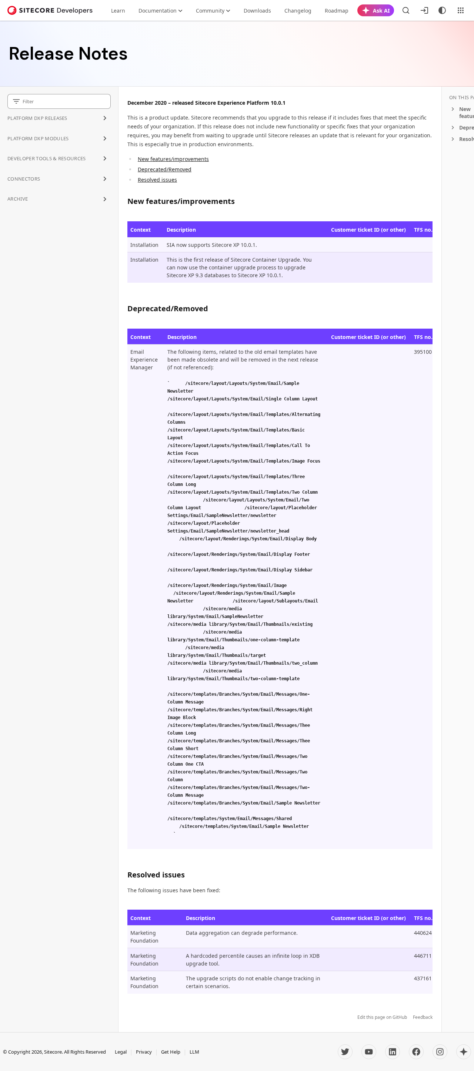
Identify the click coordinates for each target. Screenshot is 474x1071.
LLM (194, 1051)
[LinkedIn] (392, 1051)
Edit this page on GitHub (382, 1017)
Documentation (157, 10)
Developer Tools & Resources (46, 158)
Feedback (423, 1017)
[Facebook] (416, 1051)
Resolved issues (157, 179)
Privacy (144, 1051)
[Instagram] (440, 1051)
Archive (17, 198)
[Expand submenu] (105, 118)
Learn (118, 10)
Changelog (297, 10)
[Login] (424, 10)
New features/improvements (173, 158)
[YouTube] (368, 1051)
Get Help (170, 1051)
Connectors (23, 178)
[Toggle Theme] (442, 10)
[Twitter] (345, 1051)
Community (210, 10)
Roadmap (336, 10)
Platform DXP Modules (38, 138)
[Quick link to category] (239, 201)
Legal (121, 1051)
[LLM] (463, 1051)
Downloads (257, 10)
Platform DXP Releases (37, 118)
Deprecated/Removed (164, 169)
